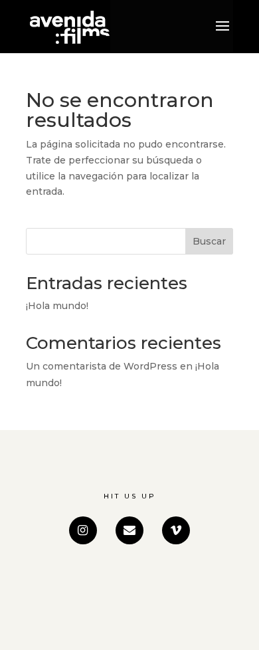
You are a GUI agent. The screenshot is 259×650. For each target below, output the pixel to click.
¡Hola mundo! (57, 306)
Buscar (209, 241)
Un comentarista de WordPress (101, 366)
